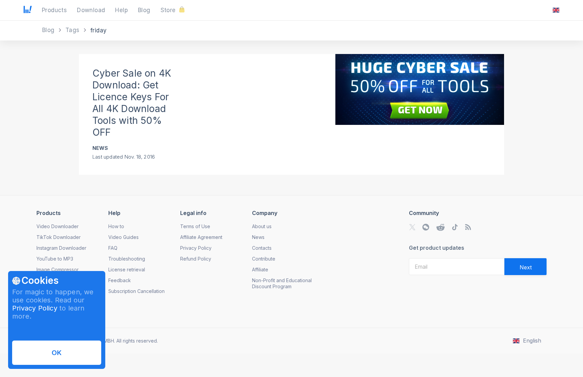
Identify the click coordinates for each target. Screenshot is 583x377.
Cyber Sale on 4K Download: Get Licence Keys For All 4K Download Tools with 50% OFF (131, 103)
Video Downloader (57, 226)
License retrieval (126, 269)
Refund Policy (195, 259)
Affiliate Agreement (201, 237)
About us (262, 226)
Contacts (262, 248)
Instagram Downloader (61, 248)
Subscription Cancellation (136, 291)
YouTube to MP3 (54, 259)
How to (116, 226)
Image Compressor (57, 269)
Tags (73, 30)
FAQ (112, 248)
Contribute (263, 259)
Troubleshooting (126, 259)
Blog (49, 30)
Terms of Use (195, 226)
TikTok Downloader (58, 237)
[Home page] (28, 11)
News (100, 148)
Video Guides (123, 237)
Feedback (119, 280)
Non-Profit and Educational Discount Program (282, 283)
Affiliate (260, 269)
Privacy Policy (34, 308)
